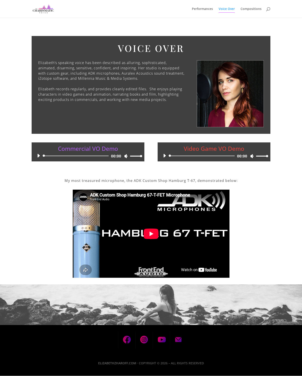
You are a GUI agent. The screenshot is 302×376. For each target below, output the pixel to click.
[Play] (38, 155)
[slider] (135, 156)
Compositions (251, 9)
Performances (202, 9)
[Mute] (126, 156)
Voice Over (227, 9)
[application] (88, 156)
